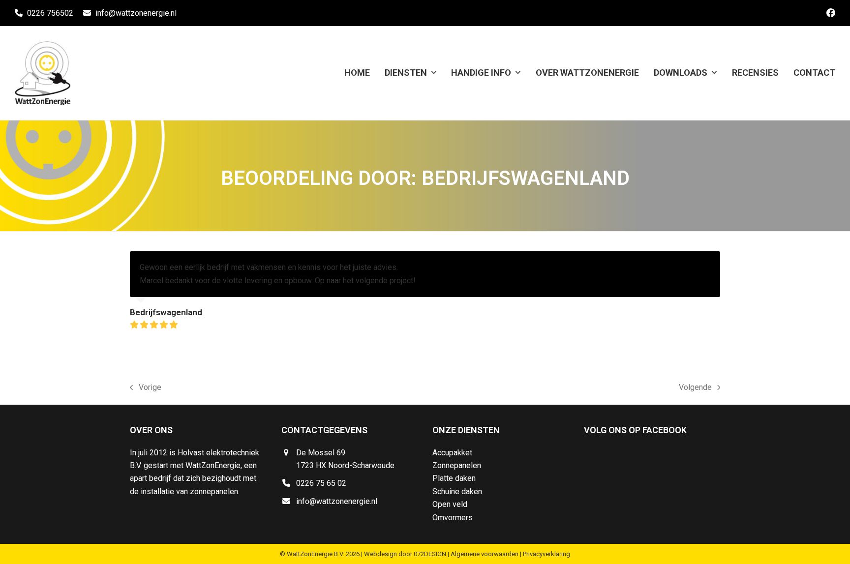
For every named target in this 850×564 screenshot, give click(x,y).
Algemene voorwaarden (484, 554)
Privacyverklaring (546, 554)
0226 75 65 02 (321, 483)
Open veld (449, 504)
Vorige (145, 388)
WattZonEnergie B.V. (315, 554)
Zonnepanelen (456, 465)
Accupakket (452, 452)
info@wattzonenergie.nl (136, 13)
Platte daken (454, 478)
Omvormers (452, 517)
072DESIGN (430, 554)
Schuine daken (457, 491)
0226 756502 (50, 13)
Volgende (695, 388)
